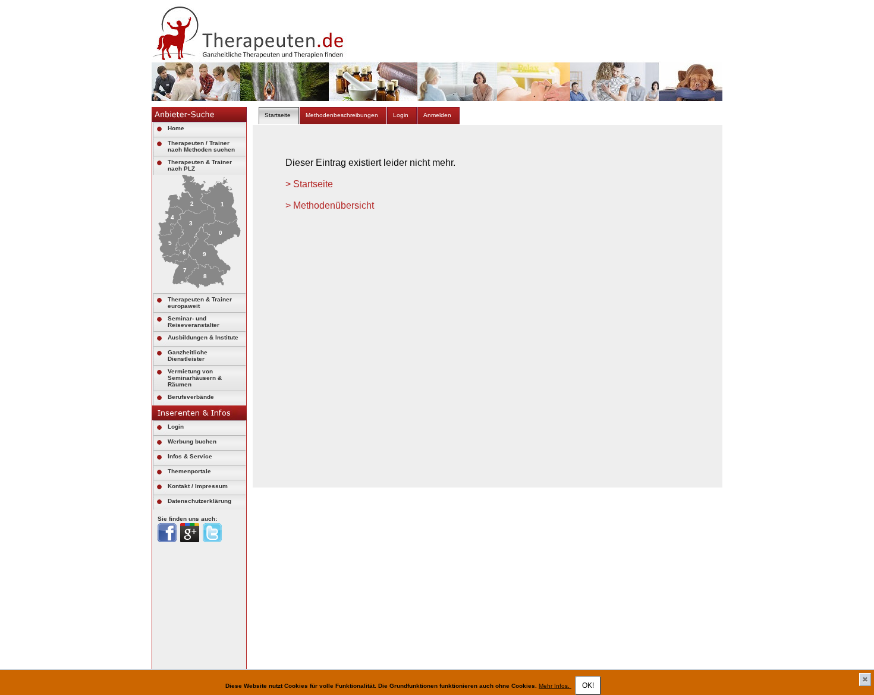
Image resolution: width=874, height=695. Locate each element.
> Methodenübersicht (329, 205)
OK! (588, 685)
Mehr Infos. (555, 686)
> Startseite (309, 184)
